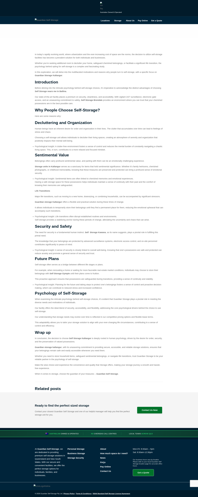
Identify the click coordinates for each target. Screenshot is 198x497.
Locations (105, 21)
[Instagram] (150, 493)
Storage (117, 21)
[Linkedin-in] (155, 493)
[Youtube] (161, 493)
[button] (106, 20)
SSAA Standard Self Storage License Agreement (111, 493)
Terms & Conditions (83, 493)
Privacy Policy (69, 493)
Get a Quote (156, 21)
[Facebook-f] (144, 493)
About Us (130, 21)
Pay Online (143, 21)
